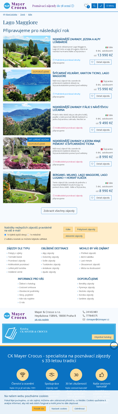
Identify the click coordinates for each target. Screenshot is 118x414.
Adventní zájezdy (74, 235)
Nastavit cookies (59, 408)
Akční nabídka (87, 257)
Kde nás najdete (26, 298)
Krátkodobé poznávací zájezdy (69, 127)
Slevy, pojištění (26, 294)
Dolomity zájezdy (51, 257)
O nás (22, 302)
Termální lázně (15, 257)
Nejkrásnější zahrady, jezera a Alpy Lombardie (76, 40)
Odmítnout (80, 408)
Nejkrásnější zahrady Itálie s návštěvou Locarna (80, 108)
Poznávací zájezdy (16, 260)
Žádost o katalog (27, 283)
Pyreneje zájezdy (87, 287)
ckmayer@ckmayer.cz (97, 319)
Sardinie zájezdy (86, 298)
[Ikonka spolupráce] (52, 375)
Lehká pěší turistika (17, 268)
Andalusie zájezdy (51, 268)
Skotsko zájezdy (86, 291)
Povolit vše (39, 408)
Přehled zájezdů (88, 253)
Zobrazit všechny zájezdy (59, 210)
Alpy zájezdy (48, 253)
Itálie (68, 229)
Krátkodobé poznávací (18, 264)
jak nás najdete (42, 319)
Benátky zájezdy (86, 283)
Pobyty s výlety (15, 253)
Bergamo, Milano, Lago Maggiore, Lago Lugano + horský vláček (80, 176)
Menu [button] (111, 5)
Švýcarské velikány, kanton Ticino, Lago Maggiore (81, 74)
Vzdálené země (15, 272)
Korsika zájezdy (86, 294)
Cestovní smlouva (27, 287)
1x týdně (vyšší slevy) (17, 234)
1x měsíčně (35, 234)
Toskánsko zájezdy (51, 264)
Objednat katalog (102, 336)
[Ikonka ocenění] (23, 375)
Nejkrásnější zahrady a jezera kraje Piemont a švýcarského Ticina (77, 142)
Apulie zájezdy (49, 272)
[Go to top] (114, 346)
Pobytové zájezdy (86, 229)
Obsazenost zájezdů (90, 264)
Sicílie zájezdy (49, 260)
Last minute (86, 260)
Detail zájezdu (103, 62)
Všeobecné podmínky (29, 291)
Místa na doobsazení (90, 268)
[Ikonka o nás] (102, 375)
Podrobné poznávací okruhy (67, 60)
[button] (15, 5)
